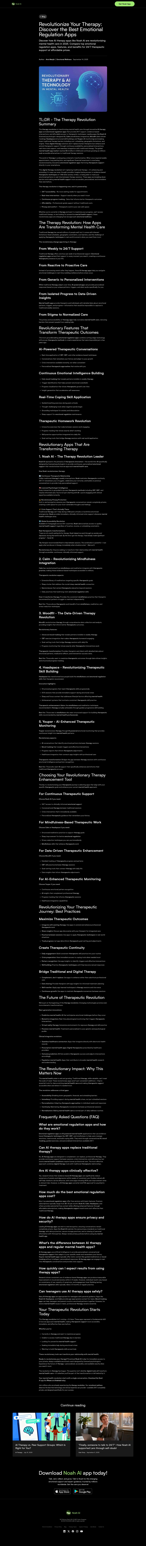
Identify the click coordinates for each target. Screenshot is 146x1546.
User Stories (93, 1527)
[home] (16, 4)
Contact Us (101, 1527)
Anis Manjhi (50, 59)
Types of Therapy (83, 1527)
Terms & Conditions (47, 1527)
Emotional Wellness (64, 59)
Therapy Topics (73, 1527)
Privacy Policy (58, 1527)
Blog (65, 1527)
